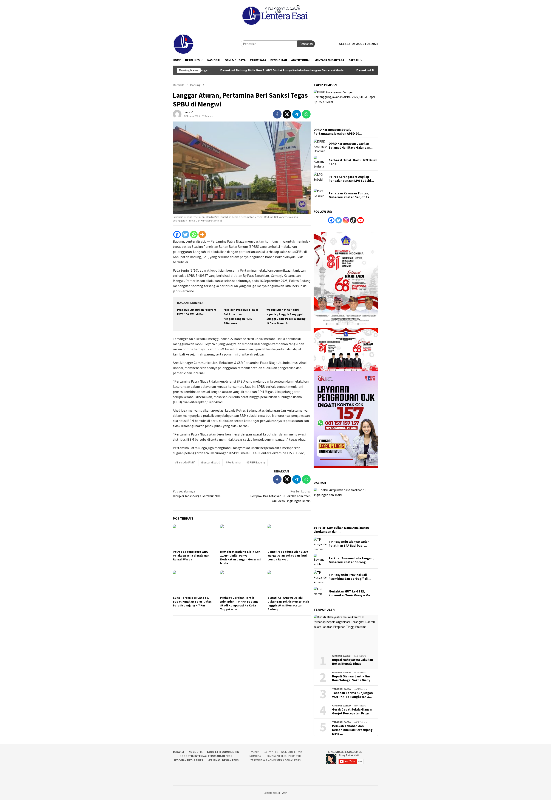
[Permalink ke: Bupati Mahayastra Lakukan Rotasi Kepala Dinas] (346, 633)
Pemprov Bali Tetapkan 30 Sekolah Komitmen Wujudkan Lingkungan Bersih (280, 496)
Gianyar (337, 655)
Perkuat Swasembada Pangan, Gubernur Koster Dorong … (351, 560)
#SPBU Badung (255, 462)
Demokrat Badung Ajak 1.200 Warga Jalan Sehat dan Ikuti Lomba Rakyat (288, 555)
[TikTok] (353, 220)
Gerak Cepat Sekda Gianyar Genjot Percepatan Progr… (352, 711)
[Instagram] (346, 220)
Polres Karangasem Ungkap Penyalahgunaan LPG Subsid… (351, 179)
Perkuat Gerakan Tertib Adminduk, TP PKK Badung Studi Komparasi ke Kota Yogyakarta (239, 603)
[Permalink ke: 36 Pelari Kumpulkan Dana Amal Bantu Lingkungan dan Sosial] (346, 506)
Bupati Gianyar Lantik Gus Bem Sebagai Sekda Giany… (352, 678)
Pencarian (306, 44)
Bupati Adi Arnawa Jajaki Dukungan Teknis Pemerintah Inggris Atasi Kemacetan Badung (288, 603)
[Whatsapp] (194, 234)
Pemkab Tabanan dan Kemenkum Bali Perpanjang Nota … (352, 730)
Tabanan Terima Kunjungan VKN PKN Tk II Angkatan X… (352, 695)
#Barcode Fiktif (185, 462)
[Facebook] (177, 234)
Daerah (347, 655)
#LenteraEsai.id (210, 462)
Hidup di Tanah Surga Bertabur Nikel (197, 493)
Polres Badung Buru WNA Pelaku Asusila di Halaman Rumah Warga (191, 555)
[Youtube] (360, 220)
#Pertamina (233, 462)
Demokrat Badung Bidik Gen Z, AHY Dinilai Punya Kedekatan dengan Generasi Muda (247, 70)
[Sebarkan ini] (277, 114)
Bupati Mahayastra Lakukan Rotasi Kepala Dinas (352, 662)
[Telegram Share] (296, 114)
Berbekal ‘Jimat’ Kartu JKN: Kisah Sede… (353, 162)
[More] (202, 234)
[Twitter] (185, 234)
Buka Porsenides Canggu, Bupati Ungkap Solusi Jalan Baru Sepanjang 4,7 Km (192, 601)
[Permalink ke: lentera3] (177, 114)
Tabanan (337, 689)
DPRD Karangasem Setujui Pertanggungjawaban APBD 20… (338, 131)
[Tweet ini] (287, 114)
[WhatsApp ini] (306, 114)
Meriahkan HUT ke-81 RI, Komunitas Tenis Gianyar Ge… (351, 593)
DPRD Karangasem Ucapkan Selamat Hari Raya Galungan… (351, 145)
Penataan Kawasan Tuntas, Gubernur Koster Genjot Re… (350, 195)
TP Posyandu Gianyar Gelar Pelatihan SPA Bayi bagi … (349, 544)
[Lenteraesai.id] (183, 44)
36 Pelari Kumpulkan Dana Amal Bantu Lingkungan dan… (341, 530)
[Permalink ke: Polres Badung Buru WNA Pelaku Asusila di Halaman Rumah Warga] (194, 537)
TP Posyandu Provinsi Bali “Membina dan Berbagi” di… (350, 577)
